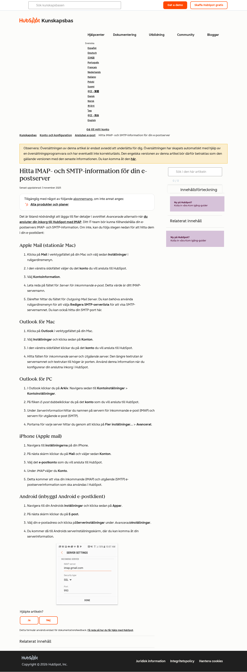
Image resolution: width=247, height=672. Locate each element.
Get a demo (175, 5)
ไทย (90, 110)
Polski (91, 82)
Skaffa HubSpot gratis (209, 5)
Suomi (91, 86)
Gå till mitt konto (97, 129)
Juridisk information (151, 661)
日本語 (91, 57)
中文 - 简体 (93, 115)
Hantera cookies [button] (211, 661)
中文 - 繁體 (93, 91)
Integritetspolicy (182, 661)
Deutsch (92, 53)
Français (92, 67)
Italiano (92, 77)
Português (93, 62)
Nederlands (94, 72)
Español (92, 48)
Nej (48, 620)
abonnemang (82, 199)
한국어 (91, 106)
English (92, 120)
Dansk (91, 96)
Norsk (91, 101)
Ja (29, 620)
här (133, 159)
